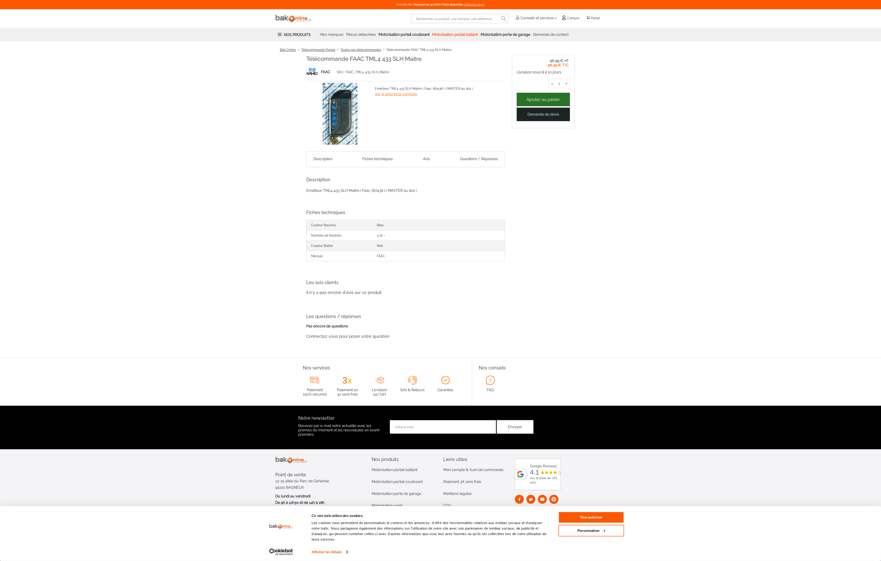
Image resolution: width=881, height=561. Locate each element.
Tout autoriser (591, 517)
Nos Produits (297, 35)
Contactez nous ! (474, 4)
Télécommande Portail (318, 50)
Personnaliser (588, 530)
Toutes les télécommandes (360, 50)
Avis (426, 159)
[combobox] (459, 18)
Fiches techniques (377, 159)
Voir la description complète (396, 94)
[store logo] (293, 18)
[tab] (405, 459)
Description (322, 159)
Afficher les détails (327, 552)
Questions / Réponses (479, 159)
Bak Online (288, 50)
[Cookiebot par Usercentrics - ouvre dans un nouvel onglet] (281, 552)
